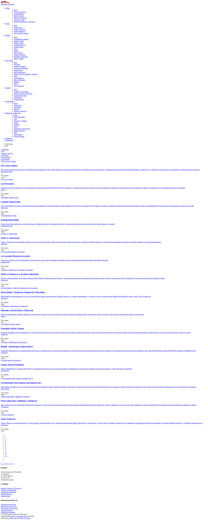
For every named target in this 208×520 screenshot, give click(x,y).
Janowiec (4, 244)
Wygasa (3, 157)
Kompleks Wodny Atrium (12, 328)
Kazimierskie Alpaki (10, 220)
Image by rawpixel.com (18, 516)
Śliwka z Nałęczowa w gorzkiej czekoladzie (20, 274)
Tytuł (2, 150)
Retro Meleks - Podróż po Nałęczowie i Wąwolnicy (23, 292)
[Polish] (7, 2)
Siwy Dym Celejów (9, 165)
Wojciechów (5, 371)
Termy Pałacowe (8, 419)
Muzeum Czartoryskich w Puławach (17, 310)
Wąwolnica (5, 407)
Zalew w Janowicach (10, 238)
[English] (2, 2)
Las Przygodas (7, 183)
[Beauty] (8, 4)
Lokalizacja (5, 153)
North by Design (24, 518)
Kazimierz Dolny (7, 172)
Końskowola (5, 262)
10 (6, 456)
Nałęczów (4, 208)
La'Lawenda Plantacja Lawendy (15, 256)
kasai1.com (13, 518)
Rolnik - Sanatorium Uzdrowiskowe (17, 346)
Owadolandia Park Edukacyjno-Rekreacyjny (21, 383)
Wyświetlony (5, 159)
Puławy (3, 190)
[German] (5, 2)
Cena (2, 155)
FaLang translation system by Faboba (7, 463)
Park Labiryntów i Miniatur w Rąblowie (19, 401)
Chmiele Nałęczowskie (10, 202)
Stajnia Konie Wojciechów (12, 364)
